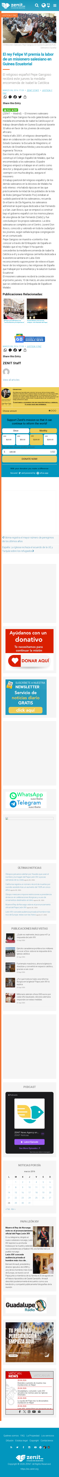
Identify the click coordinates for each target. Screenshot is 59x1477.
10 (29, 1187)
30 (23, 1203)
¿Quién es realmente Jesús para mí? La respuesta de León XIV (33, 936)
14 (9, 1192)
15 (16, 1192)
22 (16, 1198)
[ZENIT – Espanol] (16, 5)
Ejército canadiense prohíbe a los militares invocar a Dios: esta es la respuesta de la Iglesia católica (35, 951)
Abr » (13, 1209)
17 (29, 1192)
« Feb (7, 1209)
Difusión (9, 1440)
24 (29, 1198)
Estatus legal (21, 1440)
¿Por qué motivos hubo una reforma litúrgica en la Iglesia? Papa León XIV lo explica (33, 981)
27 (50, 1198)
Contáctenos (47, 1440)
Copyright (34, 1440)
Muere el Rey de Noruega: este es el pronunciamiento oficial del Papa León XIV (19, 1230)
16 (23, 1192)
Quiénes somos (11, 1435)
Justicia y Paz (9, 15)
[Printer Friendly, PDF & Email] (10, 109)
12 (43, 1187)
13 (50, 1187)
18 (36, 1192)
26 (43, 1198)
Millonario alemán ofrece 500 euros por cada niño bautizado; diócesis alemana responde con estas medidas (34, 997)
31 (29, 1203)
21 (9, 1198)
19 (43, 1192)
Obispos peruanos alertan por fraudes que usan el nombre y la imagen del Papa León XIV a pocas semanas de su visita (27, 877)
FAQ (23, 1435)
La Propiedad (32, 1435)
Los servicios (47, 1435)
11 (36, 1187)
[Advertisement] (29, 514)
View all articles (11, 379)
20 (50, 1192)
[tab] (18, 1374)
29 (16, 1203)
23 (23, 1198)
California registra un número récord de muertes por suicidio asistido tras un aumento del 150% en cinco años (27, 887)
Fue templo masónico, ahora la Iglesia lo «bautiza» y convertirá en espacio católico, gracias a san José (35, 966)
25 (36, 1198)
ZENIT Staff (33, 90)
